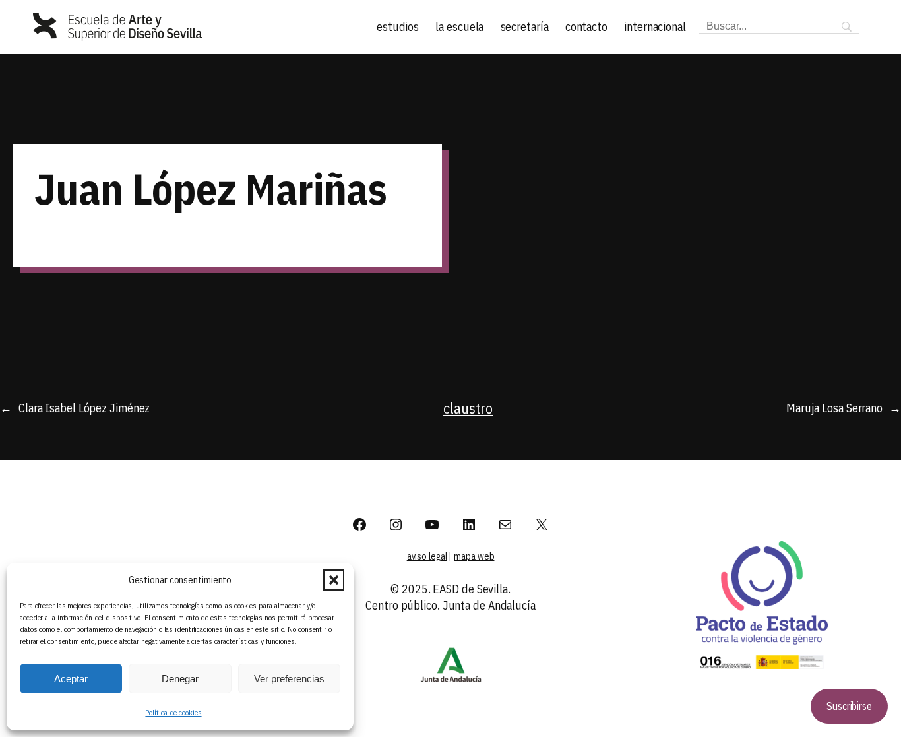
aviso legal (427, 556)
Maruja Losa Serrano (834, 408)
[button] (333, 580)
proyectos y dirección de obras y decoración (785, 191)
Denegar (180, 678)
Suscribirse (849, 706)
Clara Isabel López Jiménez (84, 408)
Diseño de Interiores (550, 188)
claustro (468, 408)
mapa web (474, 556)
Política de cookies (173, 712)
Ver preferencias (289, 678)
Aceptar (71, 678)
